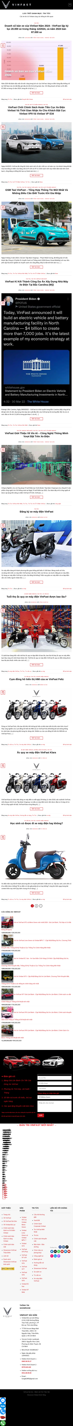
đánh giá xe (43, 517)
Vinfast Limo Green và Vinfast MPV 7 (25, 1235)
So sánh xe (37, 1272)
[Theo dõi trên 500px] (55, 1256)
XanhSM (37, 1220)
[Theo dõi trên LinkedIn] (65, 1251)
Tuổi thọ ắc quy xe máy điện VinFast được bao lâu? (36, 596)
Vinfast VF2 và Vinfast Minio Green (24, 1222)
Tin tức (36, 1235)
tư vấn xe (44, 758)
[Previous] (2, 1165)
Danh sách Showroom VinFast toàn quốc (9, 1261)
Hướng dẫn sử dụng (40, 749)
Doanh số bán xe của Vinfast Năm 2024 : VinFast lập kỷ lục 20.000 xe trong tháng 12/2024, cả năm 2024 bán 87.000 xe (36, 28)
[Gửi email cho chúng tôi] (55, 1251)
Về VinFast (7, 1218)
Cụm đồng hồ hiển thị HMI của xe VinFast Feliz (36, 679)
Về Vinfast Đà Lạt (9, 1224)
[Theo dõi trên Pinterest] (62, 1251)
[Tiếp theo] (40, 906)
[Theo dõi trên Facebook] (60, 1247)
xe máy (24, 588)
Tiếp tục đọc (36, 93)
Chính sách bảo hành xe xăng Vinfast (8, 1238)
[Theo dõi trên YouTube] (69, 1251)
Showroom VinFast (40, 1268)
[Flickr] (51, 1256)
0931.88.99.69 (26, 1373)
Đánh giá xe (38, 1259)
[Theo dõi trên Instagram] (63, 1247)
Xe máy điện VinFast (30, 593)
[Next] (7, 1165)
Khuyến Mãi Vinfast (27, 99)
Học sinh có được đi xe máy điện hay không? (36, 823)
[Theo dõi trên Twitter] (51, 1251)
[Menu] (69, 4)
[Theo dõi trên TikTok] (67, 1247)
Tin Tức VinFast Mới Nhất (30, 187)
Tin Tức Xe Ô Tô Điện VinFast (34, 104)
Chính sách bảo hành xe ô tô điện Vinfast (9, 1230)
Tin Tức (36, 23)
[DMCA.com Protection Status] (7, 1268)
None (41, 182)
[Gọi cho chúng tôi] (58, 1251)
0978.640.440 (26, 1367)
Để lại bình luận (67, 99)
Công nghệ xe (38, 1256)
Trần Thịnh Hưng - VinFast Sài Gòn (43, 37)
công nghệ (58, 503)
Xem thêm (4, 1186)
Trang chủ (6, 1214)
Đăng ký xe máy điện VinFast (36, 511)
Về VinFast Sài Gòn (10, 1221)
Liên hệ (5, 1256)
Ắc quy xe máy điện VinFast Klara (36, 752)
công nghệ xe (43, 602)
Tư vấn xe (46, 593)
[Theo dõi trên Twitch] (58, 1256)
